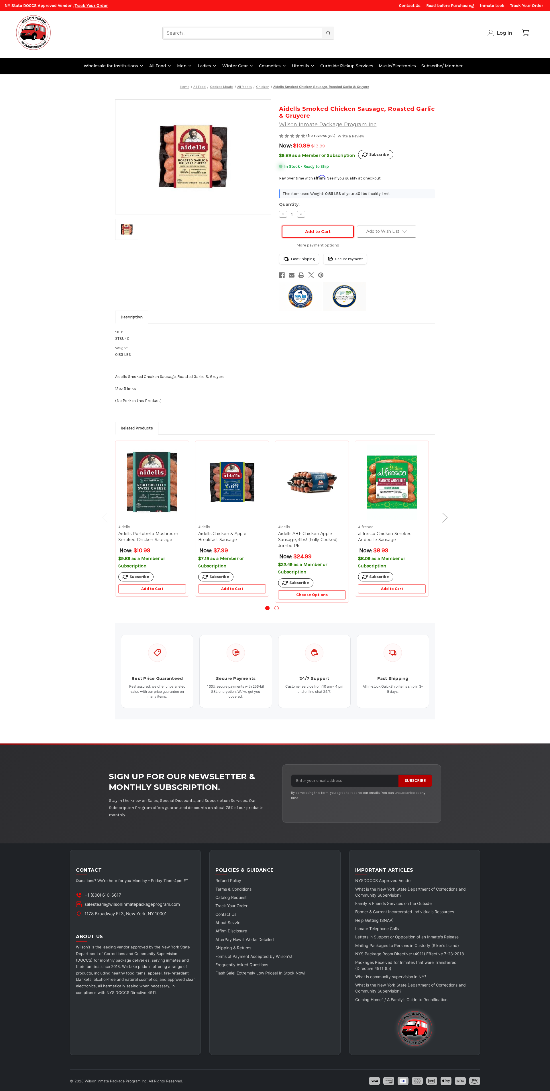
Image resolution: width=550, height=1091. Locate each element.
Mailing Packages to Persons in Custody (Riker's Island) (407, 945)
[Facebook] (282, 275)
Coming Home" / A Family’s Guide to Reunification (401, 999)
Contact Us (410, 5)
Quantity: (289, 204)
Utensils (300, 65)
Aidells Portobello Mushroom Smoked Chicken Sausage (148, 536)
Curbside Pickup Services (346, 65)
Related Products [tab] (137, 428)
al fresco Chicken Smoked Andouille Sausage (385, 536)
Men (181, 65)
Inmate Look (492, 5)
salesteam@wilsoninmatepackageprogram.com (132, 904)
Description (132, 317)
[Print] (301, 275)
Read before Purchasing (450, 5)
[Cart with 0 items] (525, 33)
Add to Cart (152, 589)
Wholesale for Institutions (111, 65)
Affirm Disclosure (231, 930)
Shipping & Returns (233, 947)
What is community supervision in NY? (390, 976)
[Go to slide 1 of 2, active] (267, 608)
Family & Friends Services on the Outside (393, 903)
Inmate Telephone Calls (377, 928)
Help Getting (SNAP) (374, 920)
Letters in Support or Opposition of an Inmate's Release (407, 936)
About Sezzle (227, 922)
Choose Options (312, 595)
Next (442, 517)
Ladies (204, 65)
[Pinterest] (321, 275)
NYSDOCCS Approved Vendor (383, 880)
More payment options (317, 245)
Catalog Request (231, 897)
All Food (157, 65)
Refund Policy (228, 880)
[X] (311, 275)
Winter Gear (235, 65)
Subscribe (415, 780)
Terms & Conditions (233, 889)
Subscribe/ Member (442, 65)
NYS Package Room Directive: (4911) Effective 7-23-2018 (409, 953)
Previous (102, 517)
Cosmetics (270, 65)
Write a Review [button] (351, 136)
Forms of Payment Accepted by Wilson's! (253, 956)
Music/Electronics (397, 65)
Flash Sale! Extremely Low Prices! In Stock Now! (260, 972)
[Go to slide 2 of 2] (276, 608)
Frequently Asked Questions (241, 964)
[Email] (291, 275)
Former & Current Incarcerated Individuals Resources (404, 911)
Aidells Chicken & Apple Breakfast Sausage (222, 536)
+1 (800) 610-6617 (103, 895)
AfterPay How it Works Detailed (244, 939)
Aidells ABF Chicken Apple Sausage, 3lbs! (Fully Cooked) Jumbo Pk (307, 539)
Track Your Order (91, 5)
